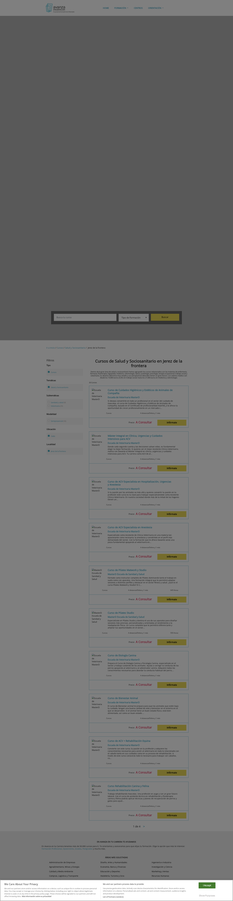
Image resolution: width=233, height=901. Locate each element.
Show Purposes (207, 895)
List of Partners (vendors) (113, 897)
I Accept (207, 885)
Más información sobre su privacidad (36, 896)
